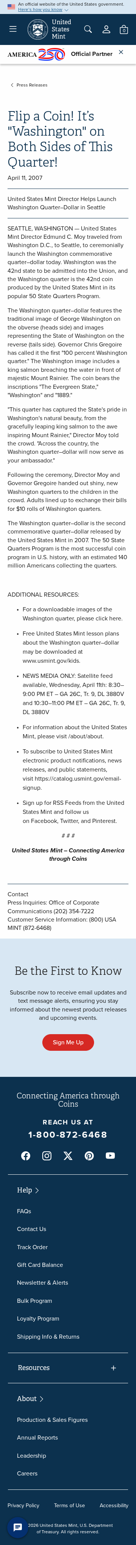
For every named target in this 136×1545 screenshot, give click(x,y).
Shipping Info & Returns (48, 1336)
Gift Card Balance (40, 1264)
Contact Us (31, 1229)
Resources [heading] (33, 1368)
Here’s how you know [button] (40, 9)
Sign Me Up (68, 1042)
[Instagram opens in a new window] (46, 1156)
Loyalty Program (38, 1318)
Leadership (31, 1455)
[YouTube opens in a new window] (110, 1156)
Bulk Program (34, 1300)
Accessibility (114, 1505)
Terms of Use (69, 1505)
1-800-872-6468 (68, 1134)
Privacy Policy (23, 1505)
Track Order (32, 1247)
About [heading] (27, 1399)
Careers (27, 1473)
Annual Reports (37, 1437)
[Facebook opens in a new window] (25, 1156)
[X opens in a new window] (68, 1156)
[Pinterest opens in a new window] (89, 1156)
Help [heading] (25, 1190)
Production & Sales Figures (52, 1419)
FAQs (24, 1211)
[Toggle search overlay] (88, 29)
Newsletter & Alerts (42, 1282)
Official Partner (89, 53)
